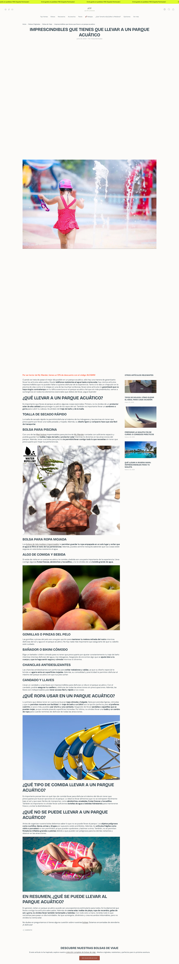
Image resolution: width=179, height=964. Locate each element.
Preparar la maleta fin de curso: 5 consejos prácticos (139, 433)
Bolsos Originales (34, 24)
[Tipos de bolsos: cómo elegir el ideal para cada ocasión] (140, 386)
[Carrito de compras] (173, 9)
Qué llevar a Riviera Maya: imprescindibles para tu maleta (138, 464)
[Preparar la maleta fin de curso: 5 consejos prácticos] (140, 417)
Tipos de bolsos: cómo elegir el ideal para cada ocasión (139, 398)
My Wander (79, 434)
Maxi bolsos (41, 434)
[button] (52, 16)
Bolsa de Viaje (47, 24)
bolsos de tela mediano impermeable (42, 544)
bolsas (85, 922)
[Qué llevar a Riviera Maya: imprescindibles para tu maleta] (140, 449)
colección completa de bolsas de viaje (81, 952)
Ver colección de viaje (89, 958)
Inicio (24, 24)
